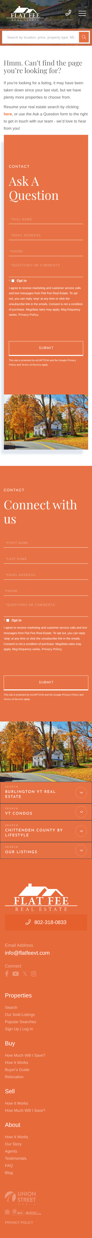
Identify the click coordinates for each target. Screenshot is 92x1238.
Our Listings (21, 852)
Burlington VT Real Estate (30, 794)
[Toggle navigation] (82, 13)
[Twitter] (25, 973)
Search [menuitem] (11, 1008)
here (8, 114)
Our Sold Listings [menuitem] (20, 1015)
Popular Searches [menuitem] (20, 1022)
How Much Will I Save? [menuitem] (25, 1055)
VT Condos (18, 814)
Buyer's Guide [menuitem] (17, 1070)
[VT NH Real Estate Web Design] (46, 1198)
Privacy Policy (28, 314)
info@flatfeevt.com (27, 953)
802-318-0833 (50, 922)
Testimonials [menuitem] (15, 1158)
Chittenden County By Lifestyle (34, 833)
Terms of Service (31, 365)
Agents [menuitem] (11, 1151)
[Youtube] (15, 973)
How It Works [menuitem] (16, 1063)
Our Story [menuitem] (13, 1144)
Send (46, 348)
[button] (84, 37)
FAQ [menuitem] (9, 1166)
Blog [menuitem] (9, 1173)
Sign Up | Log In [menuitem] (19, 1029)
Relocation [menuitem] (14, 1077)
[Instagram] (33, 973)
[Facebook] (7, 973)
